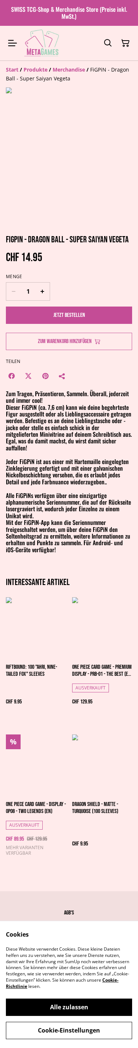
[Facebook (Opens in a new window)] (11, 375)
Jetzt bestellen (69, 315)
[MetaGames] (42, 43)
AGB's (69, 912)
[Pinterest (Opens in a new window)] (45, 375)
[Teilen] (62, 375)
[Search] (108, 43)
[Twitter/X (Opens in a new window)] (28, 375)
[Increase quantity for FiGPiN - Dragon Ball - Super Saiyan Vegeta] (42, 291)
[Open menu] (12, 43)
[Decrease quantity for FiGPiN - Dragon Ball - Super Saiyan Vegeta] (13, 291)
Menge (14, 276)
